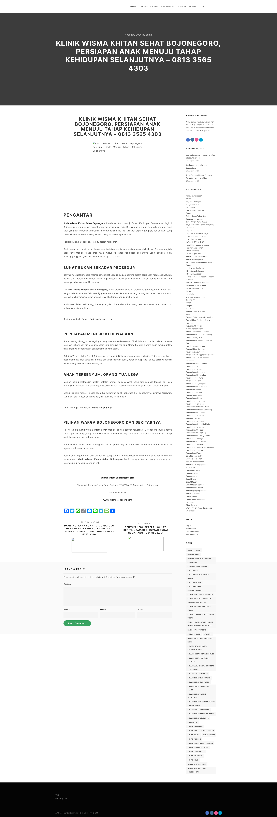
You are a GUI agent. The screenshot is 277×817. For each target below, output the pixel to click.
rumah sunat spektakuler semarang (200, 447)
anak (198, 550)
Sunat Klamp (191, 479)
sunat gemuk (194, 735)
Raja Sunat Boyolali (194, 326)
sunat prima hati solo (198, 747)
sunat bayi (193, 730)
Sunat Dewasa (192, 473)
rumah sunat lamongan (195, 404)
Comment (67, 584)
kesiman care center (194, 248)
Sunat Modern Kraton (194, 488)
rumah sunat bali (192, 366)
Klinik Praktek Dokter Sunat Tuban (201, 616)
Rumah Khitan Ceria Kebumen (201, 654)
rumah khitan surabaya (195, 352)
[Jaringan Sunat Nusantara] (64, 6)
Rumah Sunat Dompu (194, 389)
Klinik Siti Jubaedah (194, 274)
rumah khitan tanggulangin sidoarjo (200, 355)
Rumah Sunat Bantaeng (195, 372)
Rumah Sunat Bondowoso (196, 386)
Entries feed (191, 528)
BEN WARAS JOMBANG (195, 210)
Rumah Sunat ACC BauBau (197, 363)
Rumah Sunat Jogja (194, 395)
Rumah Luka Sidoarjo (198, 674)
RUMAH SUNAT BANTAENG (198, 682)
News (188, 291)
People (189, 306)
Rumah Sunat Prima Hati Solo (198, 424)
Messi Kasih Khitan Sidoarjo (197, 282)
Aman (190, 550)
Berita (188, 213)
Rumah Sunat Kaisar (194, 398)
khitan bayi (193, 570)
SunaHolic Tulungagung (195, 464)
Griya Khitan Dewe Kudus (196, 222)
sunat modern (194, 739)
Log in (188, 526)
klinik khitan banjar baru (195, 268)
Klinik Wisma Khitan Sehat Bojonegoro (84, 223)
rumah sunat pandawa (195, 415)
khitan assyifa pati (193, 254)
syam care (190, 502)
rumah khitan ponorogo (195, 346)
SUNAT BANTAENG (195, 726)
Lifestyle (189, 280)
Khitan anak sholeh (194, 251)
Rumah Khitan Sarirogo (195, 349)
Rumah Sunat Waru (193, 453)
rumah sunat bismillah (195, 381)
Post (188, 314)
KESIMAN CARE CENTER (197, 566)
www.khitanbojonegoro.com (117, 499)
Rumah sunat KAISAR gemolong (197, 696)
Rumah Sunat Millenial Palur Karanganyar (201, 703)
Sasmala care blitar (194, 459)
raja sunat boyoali (193, 323)
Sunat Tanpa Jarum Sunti (196, 499)
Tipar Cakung (191, 505)
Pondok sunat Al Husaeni (196, 311)
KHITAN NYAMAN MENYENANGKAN (195, 588)
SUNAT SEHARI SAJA (196, 751)
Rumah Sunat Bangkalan (199, 678)
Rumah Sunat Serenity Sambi (198, 436)
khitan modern (194, 582)
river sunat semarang (194, 329)
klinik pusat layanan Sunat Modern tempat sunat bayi (200, 624)
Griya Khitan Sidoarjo (194, 230)
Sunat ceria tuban (193, 470)
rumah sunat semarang (199, 710)
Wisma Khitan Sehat (102, 407)
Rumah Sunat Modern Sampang (199, 410)
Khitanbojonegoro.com (101, 319)
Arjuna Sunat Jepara (194, 196)
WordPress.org (192, 534)
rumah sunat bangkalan (195, 369)
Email (103, 610)
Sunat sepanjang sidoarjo (196, 490)
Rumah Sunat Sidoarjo (198, 718)
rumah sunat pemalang (195, 421)
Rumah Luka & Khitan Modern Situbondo (201, 667)
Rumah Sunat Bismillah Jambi (198, 688)
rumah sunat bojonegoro (196, 384)
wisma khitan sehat (197, 764)
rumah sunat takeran (194, 450)
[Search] (217, 6)
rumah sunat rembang (195, 427)
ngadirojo (190, 294)
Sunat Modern (192, 482)
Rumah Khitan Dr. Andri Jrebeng (199, 334)
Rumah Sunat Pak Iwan (195, 412)
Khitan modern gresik (194, 259)
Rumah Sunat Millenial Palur (197, 407)
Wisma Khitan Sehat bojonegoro (197, 770)
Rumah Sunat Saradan (195, 430)
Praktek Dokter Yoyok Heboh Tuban (200, 317)
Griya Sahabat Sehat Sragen (197, 233)
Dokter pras (193, 554)
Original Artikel (192, 300)
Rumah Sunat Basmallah (196, 375)
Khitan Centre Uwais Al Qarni (197, 256)
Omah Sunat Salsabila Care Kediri (201, 640)
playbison (190, 308)
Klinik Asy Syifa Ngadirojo (200, 594)
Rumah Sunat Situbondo (196, 441)
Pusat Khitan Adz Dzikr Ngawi (198, 320)
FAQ (57, 795)
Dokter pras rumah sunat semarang (200, 560)
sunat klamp (209, 735)
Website (140, 610)
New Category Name (194, 288)
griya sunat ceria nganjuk (196, 236)
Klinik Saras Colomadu (195, 271)
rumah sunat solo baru (195, 444)
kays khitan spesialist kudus (197, 245)
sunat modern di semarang (200, 743)
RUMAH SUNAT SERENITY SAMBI (201, 714)
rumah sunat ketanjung (195, 401)
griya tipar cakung (193, 239)
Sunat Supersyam (193, 493)
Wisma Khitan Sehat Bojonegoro (117, 477)
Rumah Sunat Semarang (196, 433)
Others (188, 303)
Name (66, 610)
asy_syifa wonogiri (193, 202)
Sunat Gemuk (191, 476)
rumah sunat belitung (194, 378)
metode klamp (194, 634)
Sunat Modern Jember (195, 485)
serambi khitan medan (195, 462)
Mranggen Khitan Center (196, 285)
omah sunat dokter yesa (195, 297)
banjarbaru (190, 207)
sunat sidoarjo (195, 756)
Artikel (188, 199)
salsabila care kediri (194, 456)
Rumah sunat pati (193, 418)
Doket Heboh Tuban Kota (196, 216)
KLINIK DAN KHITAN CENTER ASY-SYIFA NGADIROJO (199, 600)
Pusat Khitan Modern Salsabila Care (197, 648)
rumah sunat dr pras (194, 392)
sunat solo (193, 760)
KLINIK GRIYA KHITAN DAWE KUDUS (199, 608)
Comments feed (192, 531)
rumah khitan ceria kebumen (197, 332)
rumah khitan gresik (194, 337)
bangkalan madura (193, 204)
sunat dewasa (207, 730)
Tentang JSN (61, 798)
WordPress (190, 511)
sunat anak (190, 467)
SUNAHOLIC (193, 722)
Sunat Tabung (191, 496)
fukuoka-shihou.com (194, 219)
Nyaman (207, 634)
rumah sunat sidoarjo (194, 438)
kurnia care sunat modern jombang (200, 277)
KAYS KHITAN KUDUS (195, 242)
